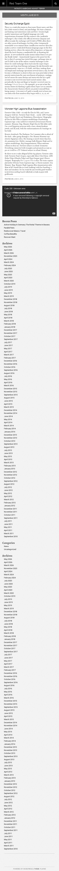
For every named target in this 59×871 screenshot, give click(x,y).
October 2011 (9, 515)
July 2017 (8, 342)
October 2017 (9, 336)
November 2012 (10, 475)
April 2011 (8, 530)
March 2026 (9, 253)
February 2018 (10, 324)
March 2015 (9, 407)
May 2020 (8, 275)
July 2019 (8, 287)
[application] (29, 201)
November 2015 (10, 392)
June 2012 (8, 490)
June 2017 (8, 345)
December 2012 (10, 472)
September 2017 (10, 339)
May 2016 (8, 379)
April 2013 (8, 459)
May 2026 (8, 247)
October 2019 (9, 284)
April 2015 (8, 404)
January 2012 (9, 506)
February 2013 (10, 466)
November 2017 (10, 333)
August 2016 (9, 373)
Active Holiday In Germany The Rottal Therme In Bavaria (27, 225)
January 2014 (9, 432)
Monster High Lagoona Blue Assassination (26, 108)
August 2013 (9, 447)
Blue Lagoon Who (27, 160)
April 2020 (8, 278)
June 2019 (8, 290)
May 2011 (8, 527)
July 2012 (8, 487)
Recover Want (9, 237)
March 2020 (9, 281)
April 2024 (8, 259)
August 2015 (9, 398)
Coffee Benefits (10, 234)
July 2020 (8, 268)
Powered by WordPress (23, 869)
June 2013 (8, 453)
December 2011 (10, 509)
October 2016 (9, 367)
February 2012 (10, 503)
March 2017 (9, 355)
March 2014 (9, 426)
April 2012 (8, 496)
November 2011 (10, 512)
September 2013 (10, 444)
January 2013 (9, 469)
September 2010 (10, 536)
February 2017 (10, 358)
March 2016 (9, 385)
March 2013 (9, 462)
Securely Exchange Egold (17, 23)
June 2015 (8, 401)
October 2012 (9, 478)
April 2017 (8, 352)
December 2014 (10, 410)
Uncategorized (10, 549)
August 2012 (9, 484)
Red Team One (18, 3)
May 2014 (8, 419)
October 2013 (9, 441)
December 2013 (10, 435)
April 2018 (8, 318)
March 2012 (9, 499)
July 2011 (8, 521)
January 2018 (9, 327)
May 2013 (8, 456)
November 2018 (10, 302)
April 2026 (8, 250)
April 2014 (8, 422)
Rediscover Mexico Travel (14, 231)
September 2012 (10, 481)
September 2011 (10, 518)
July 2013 (8, 450)
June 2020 (8, 271)
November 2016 (10, 364)
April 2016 (8, 382)
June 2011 (8, 524)
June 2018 (8, 312)
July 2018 (8, 308)
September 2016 (10, 370)
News (6, 546)
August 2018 (9, 305)
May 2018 (8, 314)
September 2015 (10, 395)
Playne (43, 869)
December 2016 (10, 361)
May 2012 (8, 493)
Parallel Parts (9, 228)
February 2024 (10, 265)
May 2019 (8, 293)
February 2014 (10, 429)
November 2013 (10, 438)
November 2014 (10, 413)
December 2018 (10, 299)
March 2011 (9, 533)
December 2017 (10, 330)
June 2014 (8, 416)
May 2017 (8, 348)
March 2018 (9, 321)
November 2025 (10, 256)
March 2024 (9, 262)
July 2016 (8, 376)
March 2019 (9, 296)
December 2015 (10, 389)
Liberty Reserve (18, 84)
